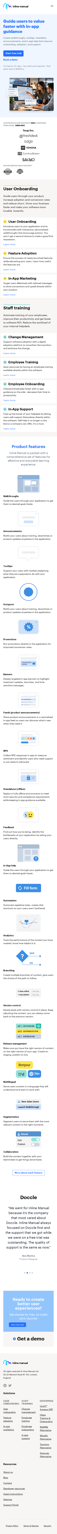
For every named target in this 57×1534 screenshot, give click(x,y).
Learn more (9, 244)
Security (47, 1526)
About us (8, 1472)
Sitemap (7, 1499)
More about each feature (28, 1173)
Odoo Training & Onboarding (46, 1418)
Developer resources (14, 1488)
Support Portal (11, 1505)
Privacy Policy (12, 1526)
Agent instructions (13, 1494)
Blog (5, 1477)
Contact (7, 1483)
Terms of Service (31, 1526)
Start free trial (13, 53)
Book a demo (10, 60)
